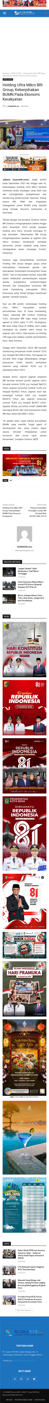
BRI (11, 480)
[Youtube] (34, 1379)
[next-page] (8, 608)
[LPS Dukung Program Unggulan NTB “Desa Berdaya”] (9, 1270)
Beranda (6, 73)
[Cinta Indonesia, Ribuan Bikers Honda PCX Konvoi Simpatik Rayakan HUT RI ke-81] (9, 585)
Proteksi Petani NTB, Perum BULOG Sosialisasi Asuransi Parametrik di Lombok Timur (30, 1299)
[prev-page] (4, 608)
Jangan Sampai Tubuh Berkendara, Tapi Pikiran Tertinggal (28, 571)
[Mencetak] (25, 113)
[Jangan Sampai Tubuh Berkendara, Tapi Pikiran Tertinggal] (9, 572)
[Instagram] (21, 1379)
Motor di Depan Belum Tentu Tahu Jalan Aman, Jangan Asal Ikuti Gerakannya (31, 598)
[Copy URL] (31, 113)
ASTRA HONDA (16, 73)
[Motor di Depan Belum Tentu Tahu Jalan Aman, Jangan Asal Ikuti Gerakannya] (9, 599)
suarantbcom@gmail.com (24, 1360)
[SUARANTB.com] (4, 106)
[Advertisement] (24, 43)
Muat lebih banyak (23, 1310)
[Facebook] (13, 113)
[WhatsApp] (19, 113)
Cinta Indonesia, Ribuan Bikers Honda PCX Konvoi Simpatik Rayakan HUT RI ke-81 (31, 584)
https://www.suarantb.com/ (24, 550)
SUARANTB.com (13, 106)
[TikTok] (27, 1379)
